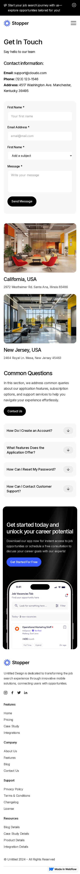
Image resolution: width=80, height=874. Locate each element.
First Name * (15, 107)
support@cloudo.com (30, 73)
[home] (16, 23)
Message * (14, 166)
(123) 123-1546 (26, 79)
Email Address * (18, 127)
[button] (73, 23)
